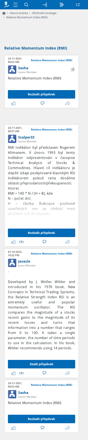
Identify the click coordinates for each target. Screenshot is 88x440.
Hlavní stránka (19, 13)
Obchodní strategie (44, 13)
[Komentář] (43, 103)
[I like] (14, 103)
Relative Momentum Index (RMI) (27, 17)
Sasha (23, 68)
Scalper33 (26, 137)
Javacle (24, 261)
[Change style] (61, 4)
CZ (78, 4)
